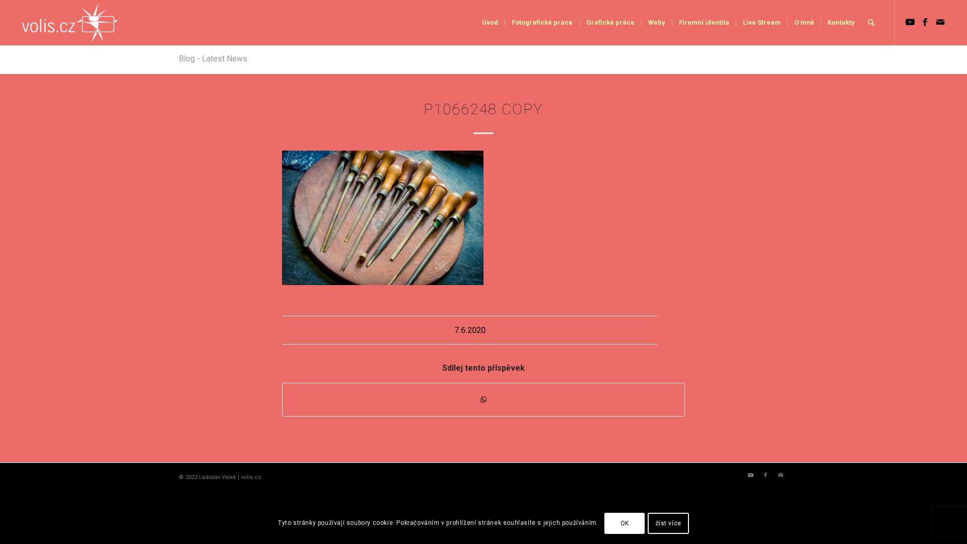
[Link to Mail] (940, 22)
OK (624, 523)
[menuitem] (490, 22)
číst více (668, 523)
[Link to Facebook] (925, 22)
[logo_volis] (70, 22)
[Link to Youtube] (910, 22)
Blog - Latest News (213, 58)
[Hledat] (871, 22)
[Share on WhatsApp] (483, 399)
